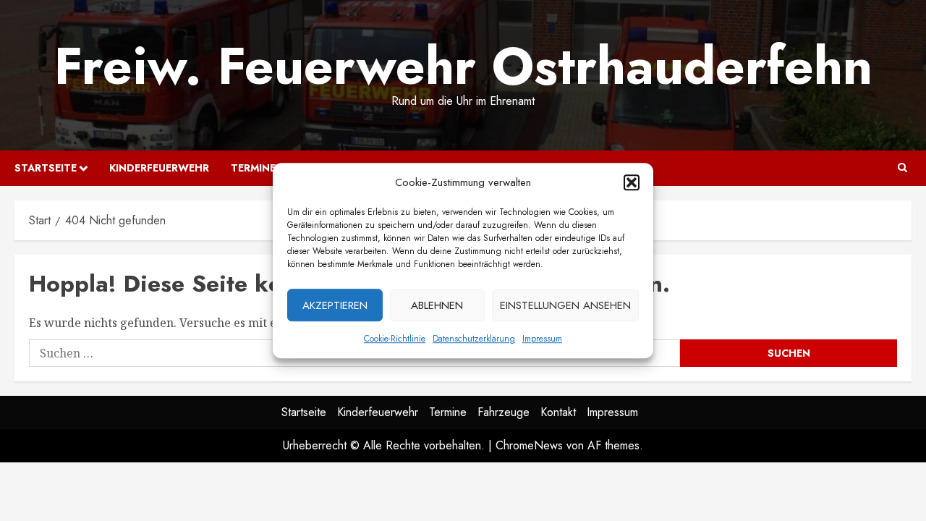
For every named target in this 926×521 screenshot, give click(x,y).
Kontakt (558, 412)
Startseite (45, 168)
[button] (631, 182)
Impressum (542, 338)
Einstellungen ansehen (565, 305)
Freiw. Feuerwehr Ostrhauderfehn (463, 65)
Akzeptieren (335, 305)
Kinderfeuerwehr (159, 168)
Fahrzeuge (503, 412)
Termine (253, 168)
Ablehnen (437, 305)
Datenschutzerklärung (474, 338)
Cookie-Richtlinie (394, 338)
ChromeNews (529, 445)
